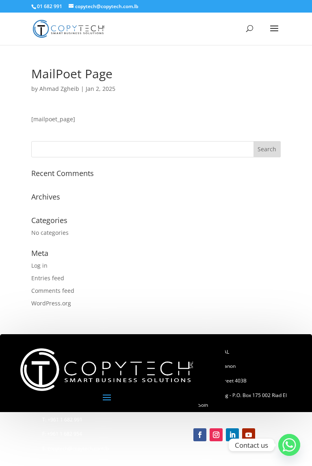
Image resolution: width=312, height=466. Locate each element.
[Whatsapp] (289, 445)
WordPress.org (51, 303)
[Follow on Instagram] (216, 434)
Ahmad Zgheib (59, 88)
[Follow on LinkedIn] (232, 434)
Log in (39, 265)
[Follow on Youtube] (248, 434)
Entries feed (47, 278)
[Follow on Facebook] (199, 434)
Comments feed (52, 290)
